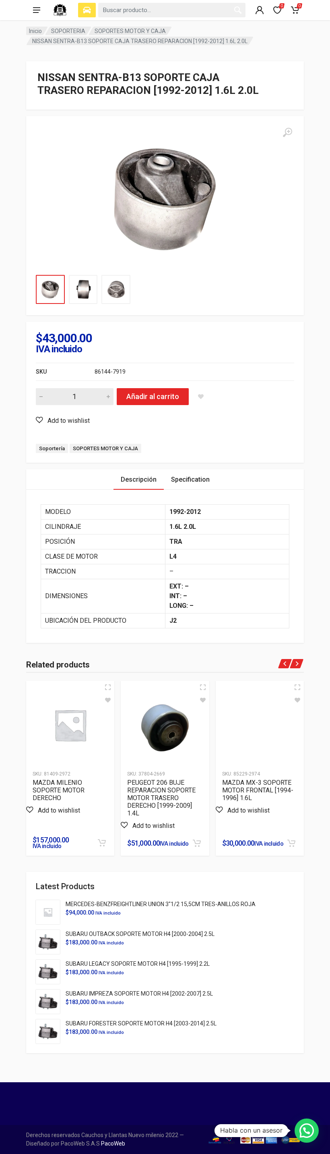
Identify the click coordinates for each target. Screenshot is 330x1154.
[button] (63, 420)
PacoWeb (112, 1143)
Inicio (35, 31)
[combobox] (171, 10)
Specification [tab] (190, 479)
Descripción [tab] (139, 479)
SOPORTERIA (68, 31)
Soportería (52, 448)
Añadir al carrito (152, 396)
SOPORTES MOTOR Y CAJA (130, 31)
